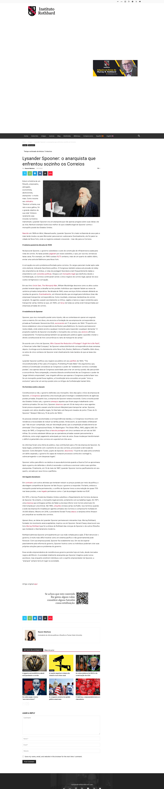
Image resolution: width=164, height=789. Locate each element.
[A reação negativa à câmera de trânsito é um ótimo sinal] (61, 663)
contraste (29, 483)
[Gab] (117, 1)
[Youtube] (140, 1)
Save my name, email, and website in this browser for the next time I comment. (53, 756)
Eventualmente (45, 294)
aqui (35, 584)
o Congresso (35, 396)
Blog (58, 136)
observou (59, 404)
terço (62, 303)
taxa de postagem (58, 430)
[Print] (45, 173)
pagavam (52, 254)
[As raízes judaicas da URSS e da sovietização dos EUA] (88, 663)
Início (24, 142)
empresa (29, 503)
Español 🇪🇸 (100, 136)
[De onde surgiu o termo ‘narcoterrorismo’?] (34, 687)
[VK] (40, 173)
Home (26, 136)
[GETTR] (121, 1)
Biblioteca (77, 136)
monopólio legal (69, 274)
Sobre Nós (34, 136)
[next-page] (27, 703)
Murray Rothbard (33, 526)
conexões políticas (44, 274)
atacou (73, 512)
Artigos (43, 136)
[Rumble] (129, 1)
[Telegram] (132, 1)
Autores (51, 136)
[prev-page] (23, 703)
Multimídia (67, 136)
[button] (139, 136)
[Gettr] (50, 173)
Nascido (25, 233)
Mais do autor (49, 650)
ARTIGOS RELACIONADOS (33, 650)
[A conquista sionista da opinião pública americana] (61, 687)
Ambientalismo (27, 670)
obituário (29, 201)
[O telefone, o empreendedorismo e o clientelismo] (88, 687)
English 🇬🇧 (110, 136)
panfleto (73, 361)
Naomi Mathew (29, 168)
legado (44, 491)
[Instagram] (125, 1)
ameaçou (54, 401)
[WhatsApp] (30, 173)
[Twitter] (136, 1)
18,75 (59, 256)
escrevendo (59, 323)
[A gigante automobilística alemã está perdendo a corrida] (34, 663)
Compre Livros (88, 136)
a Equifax (57, 506)
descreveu (69, 451)
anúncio (85, 332)
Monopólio (31, 145)
